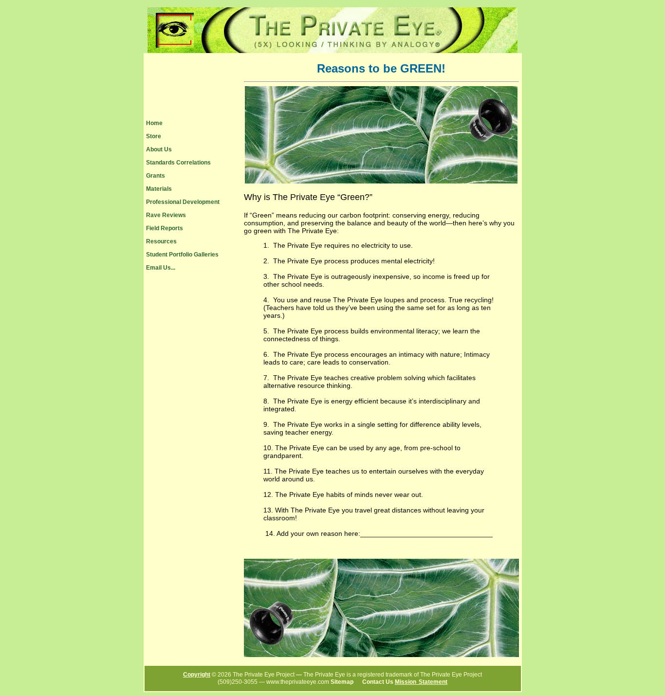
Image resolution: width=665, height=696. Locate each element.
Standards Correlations (178, 162)
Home (154, 123)
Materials (159, 188)
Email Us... (160, 267)
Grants (155, 175)
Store (153, 136)
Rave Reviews (166, 215)
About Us (159, 149)
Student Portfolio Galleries (182, 254)
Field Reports (164, 228)
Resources (161, 241)
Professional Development (183, 202)
